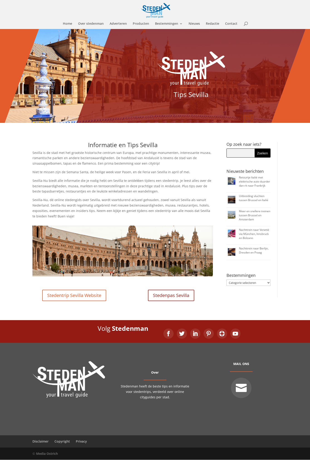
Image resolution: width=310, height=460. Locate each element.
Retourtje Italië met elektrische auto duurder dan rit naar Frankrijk (254, 181)
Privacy (81, 441)
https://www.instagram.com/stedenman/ (222, 334)
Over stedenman (91, 24)
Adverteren (118, 24)
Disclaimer (40, 441)
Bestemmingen (166, 24)
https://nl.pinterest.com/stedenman (209, 334)
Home (67, 24)
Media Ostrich (47, 453)
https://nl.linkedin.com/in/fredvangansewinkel (195, 334)
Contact (231, 24)
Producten (141, 24)
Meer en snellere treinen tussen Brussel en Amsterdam (254, 215)
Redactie (212, 24)
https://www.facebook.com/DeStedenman (168, 334)
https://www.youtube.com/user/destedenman (235, 334)
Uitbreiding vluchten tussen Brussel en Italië (253, 198)
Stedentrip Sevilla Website (74, 295)
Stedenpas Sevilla (171, 295)
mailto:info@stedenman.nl (241, 388)
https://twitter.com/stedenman (182, 334)
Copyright (62, 441)
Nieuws (194, 24)
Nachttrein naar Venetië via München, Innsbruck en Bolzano (254, 234)
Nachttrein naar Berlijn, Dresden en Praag (253, 250)
